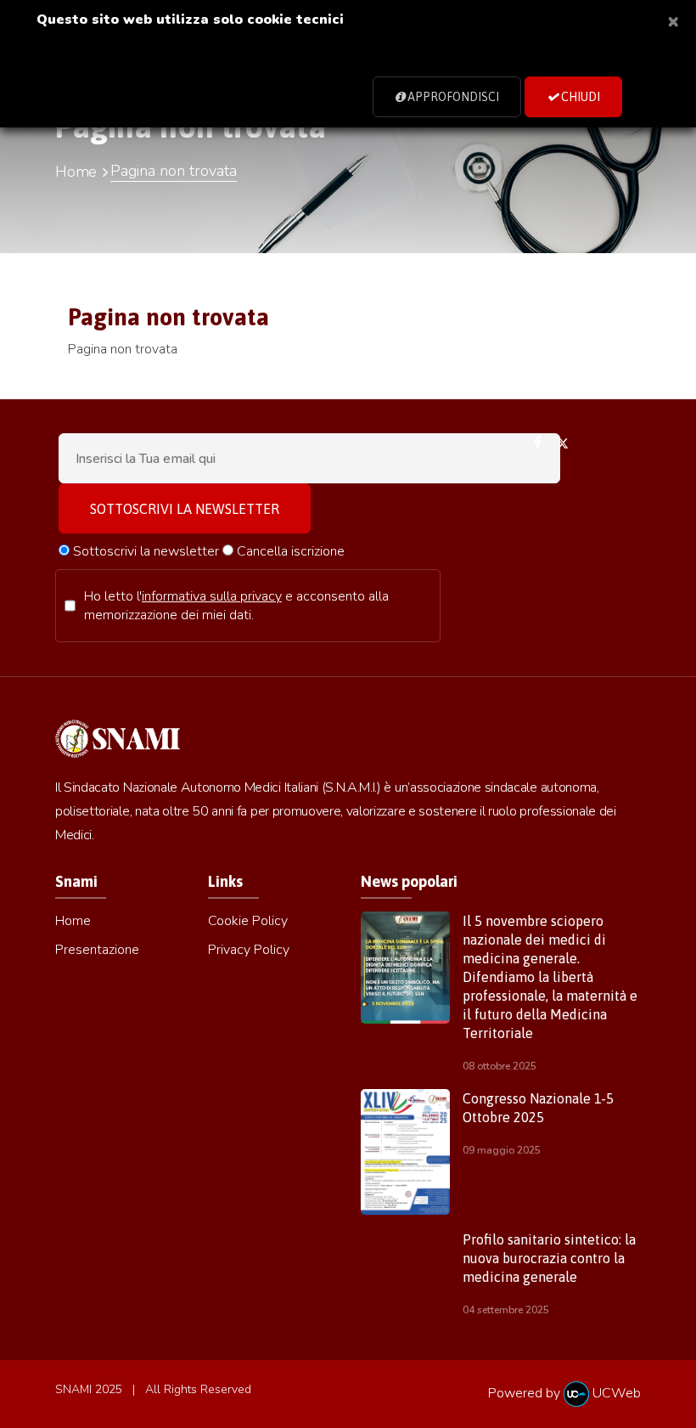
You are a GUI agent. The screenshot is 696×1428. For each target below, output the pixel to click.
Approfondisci (452, 97)
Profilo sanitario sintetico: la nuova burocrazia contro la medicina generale (549, 1258)
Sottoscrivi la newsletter (144, 551)
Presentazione (97, 949)
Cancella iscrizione (289, 551)
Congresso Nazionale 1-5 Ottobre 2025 (538, 1108)
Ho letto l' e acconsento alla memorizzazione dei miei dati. (236, 605)
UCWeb (615, 1393)
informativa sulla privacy (212, 596)
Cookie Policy (248, 921)
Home (76, 171)
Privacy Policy (248, 949)
